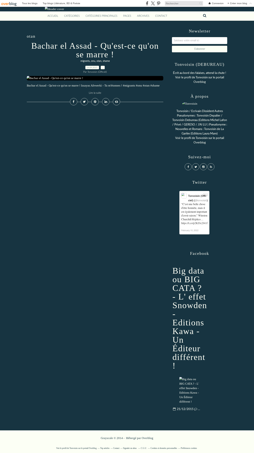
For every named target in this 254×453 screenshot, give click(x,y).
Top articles (105, 448)
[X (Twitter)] (153, 3)
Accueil (53, 16)
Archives (143, 16)
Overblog (147, 438)
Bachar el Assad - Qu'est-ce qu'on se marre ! (95, 50)
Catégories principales (101, 16)
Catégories (72, 16)
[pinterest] (158, 3)
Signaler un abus (130, 448)
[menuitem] (53, 16)
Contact (161, 16)
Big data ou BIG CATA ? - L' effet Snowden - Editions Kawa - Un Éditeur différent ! (189, 318)
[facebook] (147, 3)
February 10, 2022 (190, 230)
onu (93, 61)
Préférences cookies (189, 448)
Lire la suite (95, 93)
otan (99, 61)
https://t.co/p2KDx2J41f (194, 223)
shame (106, 61)
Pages (127, 16)
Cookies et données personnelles (163, 448)
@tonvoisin (201, 200)
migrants (85, 61)
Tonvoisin (202, 77)
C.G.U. (144, 448)
